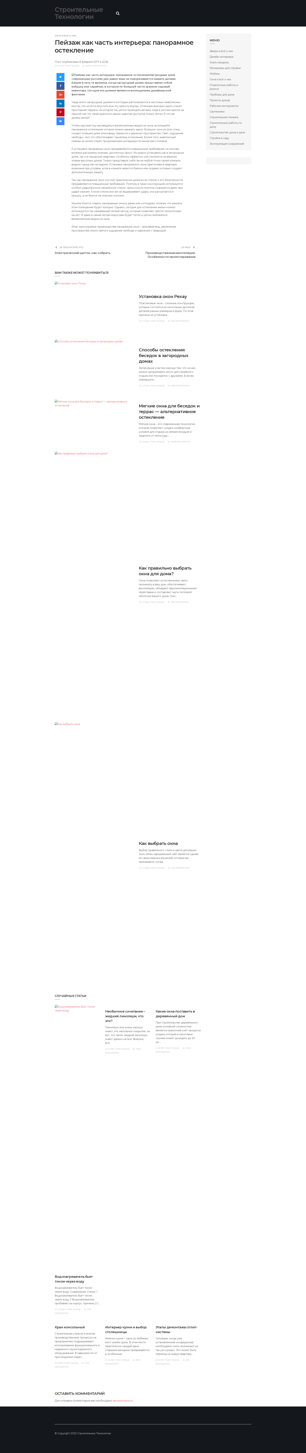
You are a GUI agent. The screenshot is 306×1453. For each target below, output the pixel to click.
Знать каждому (219, 62)
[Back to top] (296, 1443)
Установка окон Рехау (163, 296)
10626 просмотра (96, 66)
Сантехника (217, 111)
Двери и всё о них (221, 51)
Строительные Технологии (79, 13)
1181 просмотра (180, 602)
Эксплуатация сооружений (227, 143)
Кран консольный (70, 1327)
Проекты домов (220, 100)
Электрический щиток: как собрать (82, 253)
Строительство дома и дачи (227, 132)
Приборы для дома (222, 94)
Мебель (215, 73)
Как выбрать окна (158, 843)
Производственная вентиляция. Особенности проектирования (170, 255)
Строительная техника (224, 117)
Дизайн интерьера (221, 56)
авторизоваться (123, 1400)
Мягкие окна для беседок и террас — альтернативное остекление (169, 411)
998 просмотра (180, 385)
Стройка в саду (219, 138)
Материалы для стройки (225, 68)
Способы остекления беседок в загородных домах (163, 355)
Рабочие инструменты (224, 106)
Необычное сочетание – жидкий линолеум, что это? (125, 1016)
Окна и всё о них (65, 35)
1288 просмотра (180, 441)
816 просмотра (180, 321)
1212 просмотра (180, 868)
